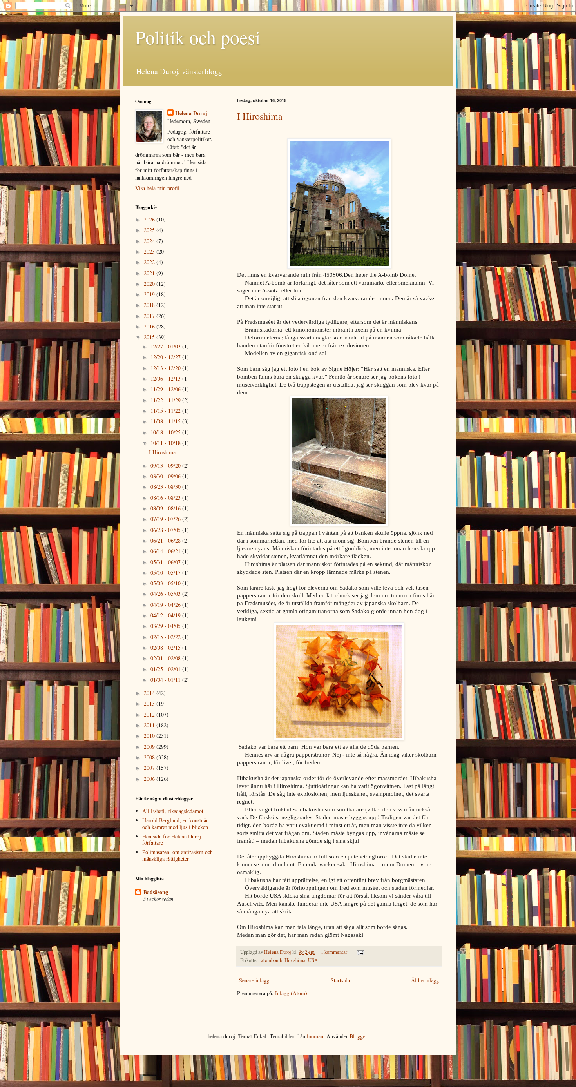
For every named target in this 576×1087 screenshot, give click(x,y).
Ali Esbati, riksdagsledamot (172, 811)
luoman (315, 1036)
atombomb (271, 960)
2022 (150, 262)
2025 (150, 230)
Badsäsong (155, 892)
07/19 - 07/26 (166, 519)
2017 (150, 315)
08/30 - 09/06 (166, 476)
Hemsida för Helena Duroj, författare (172, 840)
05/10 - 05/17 (166, 572)
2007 (150, 767)
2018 (150, 304)
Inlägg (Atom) (291, 993)
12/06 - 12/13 (166, 378)
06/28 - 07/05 (166, 530)
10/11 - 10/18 (166, 442)
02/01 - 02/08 (166, 658)
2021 (150, 273)
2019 (150, 294)
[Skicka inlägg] (360, 952)
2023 (150, 251)
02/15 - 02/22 (166, 637)
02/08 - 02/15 (166, 647)
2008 (150, 757)
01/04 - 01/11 (166, 679)
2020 (150, 283)
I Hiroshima (260, 116)
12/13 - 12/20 (166, 368)
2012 (150, 714)
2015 (150, 337)
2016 (150, 326)
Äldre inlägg (425, 980)
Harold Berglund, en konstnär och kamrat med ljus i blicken (175, 824)
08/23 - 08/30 (166, 486)
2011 (150, 725)
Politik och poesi (197, 36)
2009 (150, 746)
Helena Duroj (191, 113)
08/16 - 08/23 (166, 497)
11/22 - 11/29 (166, 400)
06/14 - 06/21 (166, 551)
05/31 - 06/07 (166, 562)
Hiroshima (295, 960)
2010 (150, 735)
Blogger (358, 1036)
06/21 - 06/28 (166, 540)
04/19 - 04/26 (166, 604)
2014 (150, 693)
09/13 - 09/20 (166, 465)
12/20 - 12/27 (166, 357)
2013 (150, 703)
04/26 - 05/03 (166, 593)
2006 (150, 778)
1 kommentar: (335, 952)
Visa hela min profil (157, 188)
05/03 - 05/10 (166, 583)
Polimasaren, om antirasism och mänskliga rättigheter (177, 855)
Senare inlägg (254, 980)
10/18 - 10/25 (166, 432)
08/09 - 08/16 (166, 508)
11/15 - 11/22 (166, 410)
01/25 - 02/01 (166, 669)
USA (313, 960)
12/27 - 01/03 (166, 346)
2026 (150, 219)
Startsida (340, 980)
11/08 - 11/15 (166, 421)
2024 (150, 241)
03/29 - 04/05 (166, 626)
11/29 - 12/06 (166, 389)
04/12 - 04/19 (166, 615)
